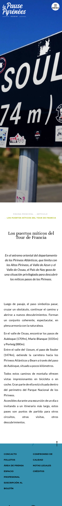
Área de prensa (14, 465)
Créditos (38, 471)
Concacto (10, 454)
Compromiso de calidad (42, 457)
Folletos (9, 459)
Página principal (23, 214)
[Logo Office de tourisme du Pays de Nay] (27, 10)
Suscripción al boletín (13, 485)
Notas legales (42, 465)
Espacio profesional (12, 474)
